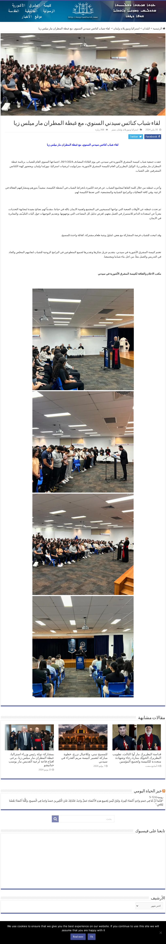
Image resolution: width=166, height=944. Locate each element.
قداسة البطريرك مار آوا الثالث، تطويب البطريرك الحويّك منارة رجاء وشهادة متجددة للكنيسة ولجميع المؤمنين (137, 757)
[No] (161, 933)
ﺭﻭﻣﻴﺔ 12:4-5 (156, 797)
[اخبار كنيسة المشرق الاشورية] (83, 11)
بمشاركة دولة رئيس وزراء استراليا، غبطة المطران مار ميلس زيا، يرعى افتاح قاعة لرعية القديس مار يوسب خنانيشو (31, 759)
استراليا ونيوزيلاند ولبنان (126, 28)
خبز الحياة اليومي (148, 791)
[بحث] (55, 818)
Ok (91, 936)
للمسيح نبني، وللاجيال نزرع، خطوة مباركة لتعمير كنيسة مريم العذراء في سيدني (84, 757)
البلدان (146, 28)
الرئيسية (158, 28)
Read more (78, 936)
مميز (114, 129)
